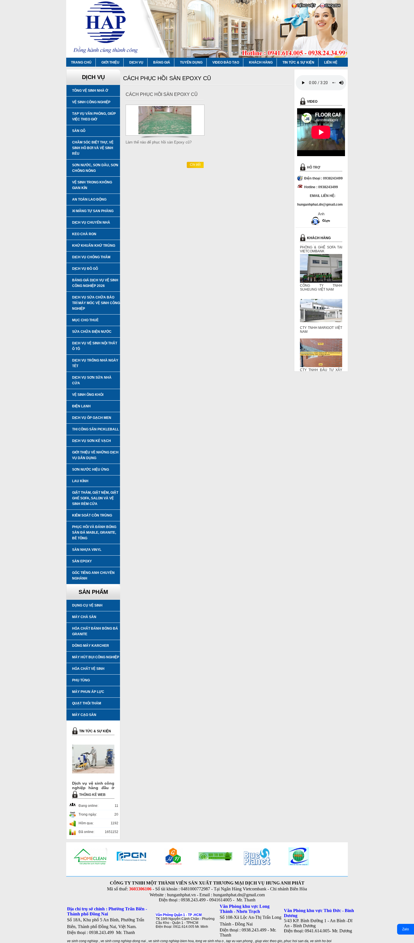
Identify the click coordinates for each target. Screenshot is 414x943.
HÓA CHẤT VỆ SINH (88, 669)
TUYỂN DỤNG (191, 62)
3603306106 (140, 888)
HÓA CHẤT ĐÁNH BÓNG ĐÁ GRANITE (95, 631)
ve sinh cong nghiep (82, 941)
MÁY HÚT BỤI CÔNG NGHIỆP (95, 657)
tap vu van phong (239, 941)
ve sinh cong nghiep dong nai (123, 941)
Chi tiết (195, 165)
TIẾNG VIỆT (306, 6)
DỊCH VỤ (136, 62)
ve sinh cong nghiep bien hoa (171, 941)
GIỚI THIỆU (110, 62)
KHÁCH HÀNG (261, 62)
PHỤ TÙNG (81, 680)
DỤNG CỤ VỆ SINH (87, 605)
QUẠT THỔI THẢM (86, 703)
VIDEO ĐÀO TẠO (225, 62)
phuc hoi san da (296, 941)
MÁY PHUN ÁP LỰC (88, 692)
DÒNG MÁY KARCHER (90, 646)
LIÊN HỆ (330, 62)
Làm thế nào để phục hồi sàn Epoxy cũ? (159, 142)
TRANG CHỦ (81, 62)
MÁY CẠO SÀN (84, 715)
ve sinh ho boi (320, 941)
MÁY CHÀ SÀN (84, 617)
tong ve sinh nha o (209, 941)
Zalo (405, 929)
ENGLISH (332, 6)
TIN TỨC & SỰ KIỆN (298, 62)
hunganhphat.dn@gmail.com (239, 894)
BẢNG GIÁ (161, 62)
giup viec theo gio (268, 941)
